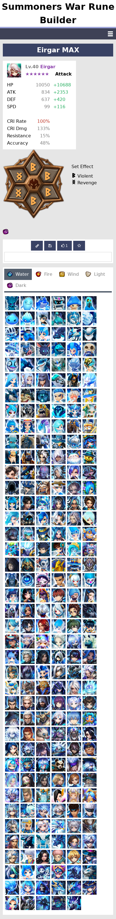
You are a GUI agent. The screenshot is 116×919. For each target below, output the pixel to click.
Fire (48, 274)
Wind (73, 274)
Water (22, 274)
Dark (20, 285)
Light (99, 274)
